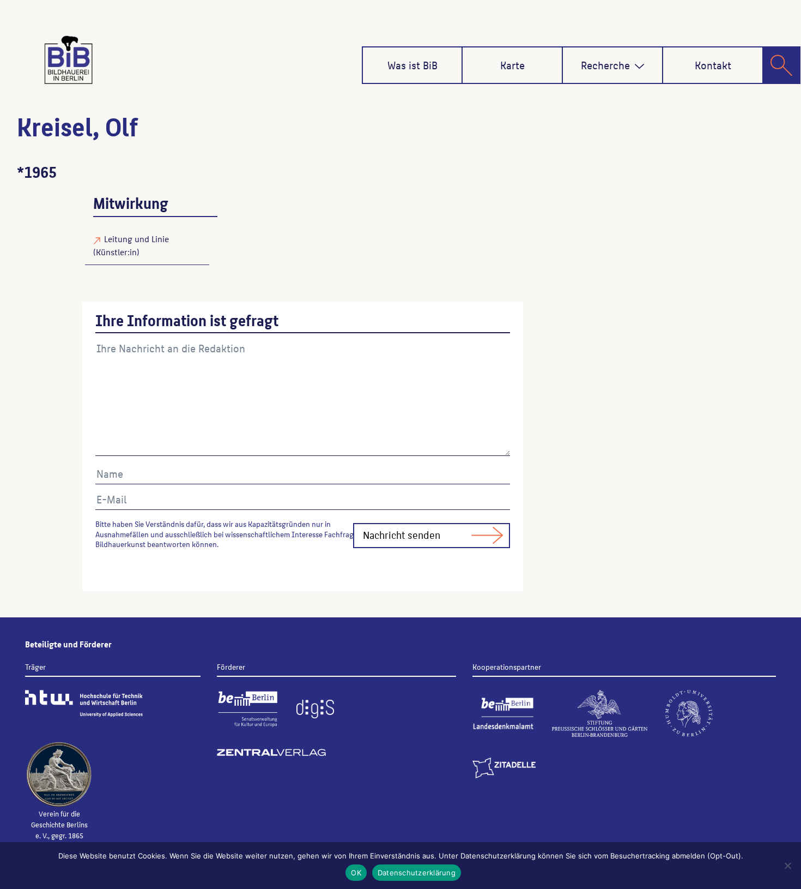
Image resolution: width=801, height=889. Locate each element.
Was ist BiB (412, 65)
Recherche (605, 65)
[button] (639, 66)
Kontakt (713, 65)
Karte (512, 65)
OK (356, 872)
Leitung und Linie (136, 238)
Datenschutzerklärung (417, 872)
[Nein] (787, 865)
